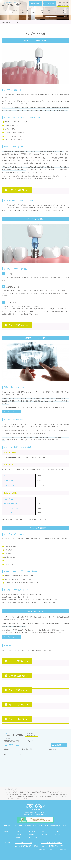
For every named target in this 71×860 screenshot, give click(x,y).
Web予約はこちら (9, 412)
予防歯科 (57, 834)
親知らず (31, 834)
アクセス (56, 11)
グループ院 (64, 11)
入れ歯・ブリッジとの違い (11, 192)
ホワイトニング (46, 831)
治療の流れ (35, 825)
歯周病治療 (18, 834)
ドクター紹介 (34, 11)
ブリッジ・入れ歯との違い (11, 677)
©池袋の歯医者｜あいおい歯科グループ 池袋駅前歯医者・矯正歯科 (53, 849)
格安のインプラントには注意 (12, 721)
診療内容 (6, 831)
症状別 (42, 11)
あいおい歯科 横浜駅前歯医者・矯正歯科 (52, 846)
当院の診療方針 (15, 11)
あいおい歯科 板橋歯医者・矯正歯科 (51, 843)
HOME (6, 10)
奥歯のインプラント (9, 706)
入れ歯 (57, 831)
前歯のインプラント (9, 692)
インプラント (32, 831)
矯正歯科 (44, 834)
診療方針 (10, 825)
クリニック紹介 (25, 11)
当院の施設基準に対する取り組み (58, 825)
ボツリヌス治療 (33, 838)
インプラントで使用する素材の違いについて (17, 327)
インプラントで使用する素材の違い (14, 663)
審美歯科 (18, 838)
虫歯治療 (18, 831)
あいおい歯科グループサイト (23, 843)
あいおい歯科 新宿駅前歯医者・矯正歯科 (27, 846)
